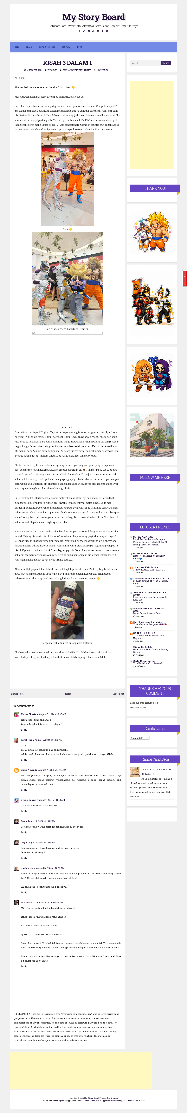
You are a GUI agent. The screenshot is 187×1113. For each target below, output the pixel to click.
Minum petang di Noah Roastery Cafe (150, 582)
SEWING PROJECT (47, 47)
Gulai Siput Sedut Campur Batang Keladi (150, 651)
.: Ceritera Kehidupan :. (146, 567)
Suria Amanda (29, 769)
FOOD (79, 47)
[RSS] (103, 31)
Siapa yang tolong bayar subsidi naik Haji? (150, 598)
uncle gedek (28, 867)
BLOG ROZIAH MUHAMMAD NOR (149, 609)
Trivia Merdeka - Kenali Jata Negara (148, 637)
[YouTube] (93, 31)
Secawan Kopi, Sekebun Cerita (151, 578)
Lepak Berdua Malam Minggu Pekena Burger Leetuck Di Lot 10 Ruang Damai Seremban (150, 542)
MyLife (87, 70)
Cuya (24, 821)
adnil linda (27, 739)
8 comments (102, 70)
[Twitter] (84, 31)
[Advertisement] (81, 1070)
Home (16, 47)
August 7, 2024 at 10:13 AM (49, 739)
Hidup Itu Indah (142, 646)
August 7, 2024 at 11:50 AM (51, 799)
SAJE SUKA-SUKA (144, 633)
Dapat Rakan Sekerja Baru (147, 613)
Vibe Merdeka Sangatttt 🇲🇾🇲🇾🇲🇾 (150, 624)
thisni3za (26, 902)
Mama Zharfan (29, 714)
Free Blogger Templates (133, 1101)
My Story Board (93, 16)
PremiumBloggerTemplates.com (106, 1101)
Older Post (118, 693)
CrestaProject (57, 1101)
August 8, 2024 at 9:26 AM (49, 902)
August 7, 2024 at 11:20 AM (52, 769)
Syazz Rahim (28, 799)
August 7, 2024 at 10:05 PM (42, 821)
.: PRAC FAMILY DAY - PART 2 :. (149, 569)
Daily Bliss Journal (144, 660)
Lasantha (84, 1101)
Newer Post (17, 693)
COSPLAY (66, 47)
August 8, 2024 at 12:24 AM (50, 867)
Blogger (114, 1098)
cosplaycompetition (73, 70)
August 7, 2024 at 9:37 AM (52, 714)
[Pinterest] (98, 31)
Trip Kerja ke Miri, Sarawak (148, 663)
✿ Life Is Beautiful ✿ (145, 553)
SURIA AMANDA (143, 536)
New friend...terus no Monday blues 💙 (149, 557)
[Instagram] (89, 31)
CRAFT (29, 47)
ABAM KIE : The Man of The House (149, 593)
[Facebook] (79, 31)
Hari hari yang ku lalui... (147, 621)
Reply (24, 729)
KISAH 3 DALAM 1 (67, 62)
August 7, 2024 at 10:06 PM (42, 842)
